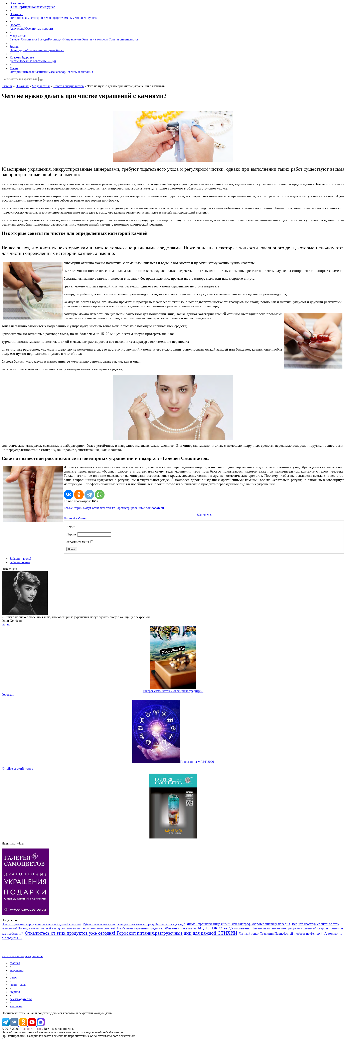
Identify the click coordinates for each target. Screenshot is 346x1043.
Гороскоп (8, 694)
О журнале (17, 3)
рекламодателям (21, 999)
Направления (72, 39)
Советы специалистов (124, 39)
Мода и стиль (41, 86)
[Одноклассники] (79, 494)
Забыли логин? (20, 562)
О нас (13, 7)
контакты (16, 1006)
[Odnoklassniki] (23, 1025)
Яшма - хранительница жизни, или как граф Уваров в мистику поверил (238, 924)
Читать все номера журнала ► (22, 956)
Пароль (71, 534)
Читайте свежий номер (17, 768)
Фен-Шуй (49, 61)
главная (15, 963)
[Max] (41, 1025)
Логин (70, 527)
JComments (204, 514)
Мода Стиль (18, 35)
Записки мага (45, 72)
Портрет (55, 17)
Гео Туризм (89, 17)
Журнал (50, 7)
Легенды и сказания (79, 72)
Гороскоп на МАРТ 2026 (197, 761)
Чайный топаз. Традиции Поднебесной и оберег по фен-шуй (280, 933)
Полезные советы (31, 61)
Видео (6, 624)
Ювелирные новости (38, 28)
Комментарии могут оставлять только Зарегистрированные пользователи (114, 508)
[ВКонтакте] (68, 494)
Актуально (17, 28)
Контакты (38, 7)
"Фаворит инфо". (31, 1028)
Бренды (43, 39)
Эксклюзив (35, 50)
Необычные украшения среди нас (140, 928)
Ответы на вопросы (95, 39)
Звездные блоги (53, 50)
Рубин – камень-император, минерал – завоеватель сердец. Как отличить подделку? (134, 924)
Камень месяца (71, 17)
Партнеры (24, 7)
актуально (16, 970)
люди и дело (18, 984)
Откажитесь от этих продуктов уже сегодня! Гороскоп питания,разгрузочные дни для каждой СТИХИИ (131, 933)
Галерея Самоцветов (24, 39)
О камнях (16, 14)
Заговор (60, 72)
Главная (7, 86)
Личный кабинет (75, 518)
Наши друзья (18, 50)
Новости (15, 25)
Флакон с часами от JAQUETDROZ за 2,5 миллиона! (208, 928)
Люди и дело (41, 17)
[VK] (14, 1025)
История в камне (21, 17)
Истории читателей (23, 72)
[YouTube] (32, 1025)
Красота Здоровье (22, 57)
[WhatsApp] (100, 494)
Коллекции (55, 39)
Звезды (14, 46)
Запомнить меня (77, 542)
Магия (14, 68)
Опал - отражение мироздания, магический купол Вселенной (41, 924)
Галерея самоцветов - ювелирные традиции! (173, 691)
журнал (15, 992)
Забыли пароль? (20, 558)
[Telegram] (89, 494)
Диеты (14, 61)
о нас (13, 977)
